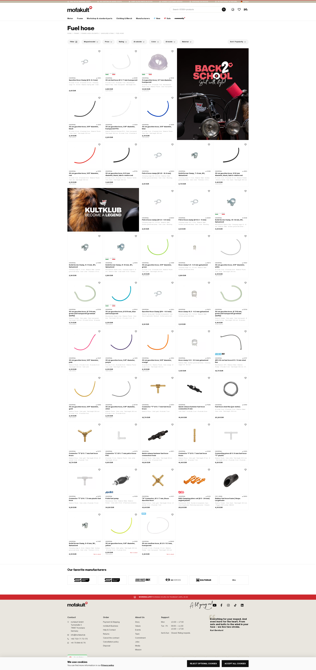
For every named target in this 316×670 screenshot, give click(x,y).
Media (137, 646)
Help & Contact (109, 630)
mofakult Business (110, 626)
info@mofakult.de (78, 635)
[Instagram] (228, 605)
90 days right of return (227, 1)
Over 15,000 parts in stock (141, 1)
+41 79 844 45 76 (78, 643)
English (246, 2)
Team (137, 634)
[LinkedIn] (242, 605)
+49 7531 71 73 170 (79, 639)
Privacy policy (107, 665)
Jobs (137, 642)
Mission (138, 649)
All (234, 580)
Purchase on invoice (200, 1)
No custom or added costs (111, 1)
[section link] (180, 19)
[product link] (85, 70)
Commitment (140, 638)
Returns (106, 634)
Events (138, 630)
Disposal (106, 646)
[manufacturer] (81, 580)
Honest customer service (172, 1)
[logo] (79, 9)
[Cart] (246, 9)
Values (138, 626)
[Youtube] (214, 605)
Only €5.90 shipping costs (80, 1)
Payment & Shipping (111, 622)
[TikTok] (235, 605)
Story (137, 622)
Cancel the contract (111, 638)
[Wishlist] (239, 9)
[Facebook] (221, 605)
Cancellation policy (111, 642)
